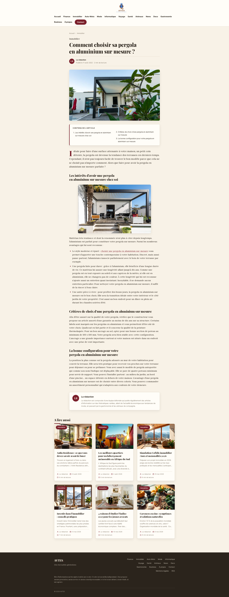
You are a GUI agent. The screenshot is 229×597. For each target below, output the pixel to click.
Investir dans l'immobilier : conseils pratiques (70, 515)
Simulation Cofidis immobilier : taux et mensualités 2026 (156, 454)
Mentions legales (162, 571)
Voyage (121, 16)
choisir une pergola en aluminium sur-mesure (124, 251)
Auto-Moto (89, 16)
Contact (80, 22)
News (148, 16)
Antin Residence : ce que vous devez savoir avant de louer (72, 454)
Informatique (110, 16)
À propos (68, 22)
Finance (66, 16)
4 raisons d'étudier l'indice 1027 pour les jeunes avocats (113, 515)
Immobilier (77, 16)
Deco (155, 16)
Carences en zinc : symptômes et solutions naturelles (155, 515)
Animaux (139, 16)
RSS (173, 571)
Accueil (57, 16)
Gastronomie (166, 16)
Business (58, 22)
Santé (130, 16)
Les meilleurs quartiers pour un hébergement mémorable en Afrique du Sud (114, 456)
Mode (99, 16)
